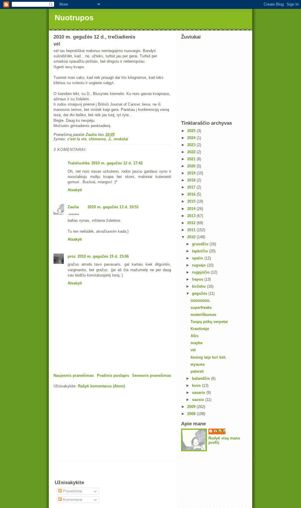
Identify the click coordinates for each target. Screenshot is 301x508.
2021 (192, 159)
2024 (192, 138)
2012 (192, 223)
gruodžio (201, 244)
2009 (192, 406)
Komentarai (72, 499)
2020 (192, 166)
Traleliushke (79, 163)
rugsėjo (199, 265)
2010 (192, 237)
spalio (198, 258)
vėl (193, 350)
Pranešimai (72, 491)
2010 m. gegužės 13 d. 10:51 (113, 207)
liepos (198, 279)
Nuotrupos (74, 17)
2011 (192, 230)
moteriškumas (203, 314)
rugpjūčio (201, 272)
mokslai (121, 139)
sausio (198, 399)
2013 (192, 216)
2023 (192, 145)
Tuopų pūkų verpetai (209, 321)
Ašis (194, 336)
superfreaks (201, 307)
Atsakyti (75, 190)
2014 (192, 208)
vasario (199, 392)
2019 (192, 173)
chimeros (97, 139)
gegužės (200, 293)
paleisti (197, 371)
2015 (192, 201)
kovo (197, 385)
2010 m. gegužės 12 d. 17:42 (117, 163)
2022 (192, 152)
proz (72, 256)
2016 (192, 194)
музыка (197, 364)
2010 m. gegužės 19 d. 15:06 (103, 256)
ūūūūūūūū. (200, 300)
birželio (199, 286)
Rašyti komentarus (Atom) (101, 386)
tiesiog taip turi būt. (208, 357)
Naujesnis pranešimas (73, 375)
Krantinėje (199, 329)
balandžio (201, 378)
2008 (192, 414)
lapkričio (200, 251)
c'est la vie (76, 139)
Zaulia (73, 207)
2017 (192, 187)
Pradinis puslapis (113, 375)
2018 (192, 180)
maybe (196, 343)
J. (109, 139)
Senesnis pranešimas (151, 375)
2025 (192, 131)
